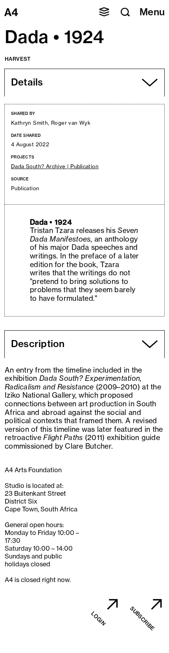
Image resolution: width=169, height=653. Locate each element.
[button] (104, 11)
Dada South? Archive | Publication (55, 166)
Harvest (18, 59)
